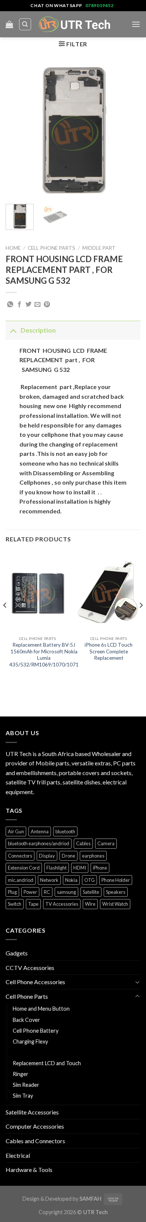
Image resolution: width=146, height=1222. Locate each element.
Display (47, 856)
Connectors (20, 856)
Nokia (71, 880)
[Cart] (9, 24)
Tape (33, 904)
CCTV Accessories (30, 967)
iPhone (100, 868)
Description (38, 330)
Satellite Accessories (32, 1112)
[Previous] (17, 131)
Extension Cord (24, 868)
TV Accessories (61, 904)
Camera (106, 843)
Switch (14, 904)
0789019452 (99, 5)
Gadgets (17, 953)
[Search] (25, 24)
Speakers (115, 892)
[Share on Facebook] (19, 304)
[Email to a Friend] (37, 304)
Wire (90, 904)
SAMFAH (90, 1198)
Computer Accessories (35, 1126)
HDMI (79, 868)
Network (49, 880)
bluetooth (65, 831)
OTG (89, 880)
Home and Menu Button (41, 1008)
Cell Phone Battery (35, 1030)
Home (13, 248)
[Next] (128, 131)
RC (47, 892)
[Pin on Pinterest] (47, 304)
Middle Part (99, 248)
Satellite (91, 892)
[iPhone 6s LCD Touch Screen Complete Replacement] (108, 591)
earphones (93, 856)
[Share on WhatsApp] (10, 304)
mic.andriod (20, 880)
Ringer (20, 1074)
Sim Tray (23, 1095)
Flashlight (56, 868)
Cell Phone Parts (51, 248)
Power (30, 892)
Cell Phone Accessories (35, 981)
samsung (66, 892)
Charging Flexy (30, 1041)
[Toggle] (13, 330)
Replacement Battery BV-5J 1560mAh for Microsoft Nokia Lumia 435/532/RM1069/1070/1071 (44, 655)
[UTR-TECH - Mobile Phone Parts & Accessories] (74, 24)
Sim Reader (26, 1085)
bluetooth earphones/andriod (38, 843)
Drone (68, 856)
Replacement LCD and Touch (47, 1063)
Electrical (18, 1155)
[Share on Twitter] (28, 304)
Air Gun (16, 831)
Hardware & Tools (29, 1169)
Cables (83, 843)
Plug (12, 892)
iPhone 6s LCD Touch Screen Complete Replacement (109, 651)
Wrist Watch (115, 904)
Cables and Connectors (35, 1140)
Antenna (40, 831)
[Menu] (135, 24)
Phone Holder (115, 880)
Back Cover (26, 1020)
